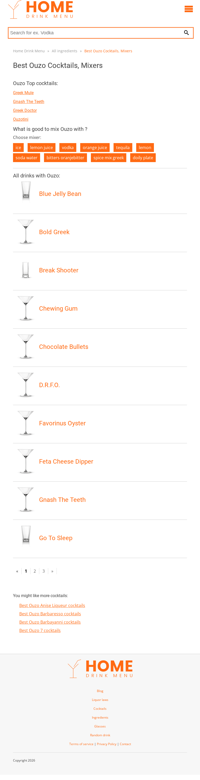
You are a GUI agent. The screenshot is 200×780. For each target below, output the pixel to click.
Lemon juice (41, 147)
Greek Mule (23, 92)
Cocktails (100, 708)
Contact (125, 744)
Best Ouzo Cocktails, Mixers (108, 50)
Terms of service (81, 744)
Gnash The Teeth (28, 101)
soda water (27, 158)
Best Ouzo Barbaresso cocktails (50, 614)
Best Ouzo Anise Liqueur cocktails (52, 605)
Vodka (68, 147)
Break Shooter (58, 270)
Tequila (123, 147)
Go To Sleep (55, 538)
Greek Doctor (25, 110)
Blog (100, 691)
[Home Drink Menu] (40, 17)
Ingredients (100, 717)
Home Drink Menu (29, 50)
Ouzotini (20, 119)
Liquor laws (100, 700)
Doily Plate (143, 158)
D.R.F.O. (49, 385)
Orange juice (95, 147)
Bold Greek (54, 232)
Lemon (145, 147)
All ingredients (64, 50)
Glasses (100, 726)
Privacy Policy (106, 744)
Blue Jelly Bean (60, 193)
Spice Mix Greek (108, 158)
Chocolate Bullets (63, 346)
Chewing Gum (58, 308)
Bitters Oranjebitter (65, 158)
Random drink (100, 735)
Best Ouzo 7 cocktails (40, 630)
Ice (18, 147)
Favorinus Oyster (62, 423)
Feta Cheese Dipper (66, 461)
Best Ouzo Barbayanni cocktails (50, 622)
